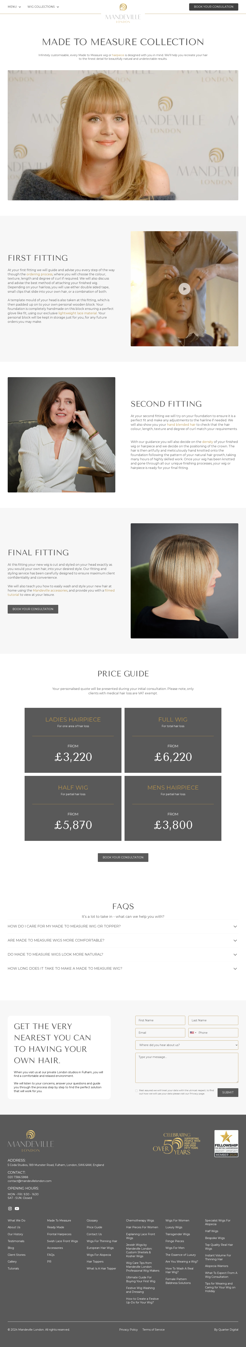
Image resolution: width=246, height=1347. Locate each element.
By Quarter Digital (226, 1329)
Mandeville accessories (50, 590)
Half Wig (73, 787)
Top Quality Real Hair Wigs (219, 1246)
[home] (123, 7)
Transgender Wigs (177, 1234)
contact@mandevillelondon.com (30, 1181)
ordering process (39, 274)
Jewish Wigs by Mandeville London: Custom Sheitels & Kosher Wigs (139, 1250)
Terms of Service (153, 1329)
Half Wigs (211, 1231)
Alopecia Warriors (216, 1266)
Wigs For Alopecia (99, 1255)
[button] (14, 6)
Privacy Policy (128, 1329)
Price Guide (94, 1227)
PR (49, 1261)
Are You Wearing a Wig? (181, 1261)
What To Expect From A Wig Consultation (221, 1275)
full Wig (173, 719)
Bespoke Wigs (215, 1238)
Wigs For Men (174, 1248)
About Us (14, 1227)
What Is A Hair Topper (101, 1268)
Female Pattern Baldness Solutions (178, 1281)
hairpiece (118, 55)
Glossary (92, 1220)
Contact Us (94, 1234)
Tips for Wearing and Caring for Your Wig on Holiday (220, 1287)
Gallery (12, 1261)
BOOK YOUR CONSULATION (214, 6)
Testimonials (16, 1241)
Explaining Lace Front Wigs (140, 1236)
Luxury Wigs (173, 1227)
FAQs (50, 1255)
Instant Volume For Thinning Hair (218, 1257)
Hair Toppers (95, 1261)
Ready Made (55, 1227)
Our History (15, 1234)
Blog (11, 1248)
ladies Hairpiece (73, 719)
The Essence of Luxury (180, 1255)
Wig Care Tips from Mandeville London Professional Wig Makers (142, 1266)
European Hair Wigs (100, 1248)
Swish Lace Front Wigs (62, 1241)
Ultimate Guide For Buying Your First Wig (140, 1279)
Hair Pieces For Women (142, 1227)
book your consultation (123, 857)
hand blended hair (181, 425)
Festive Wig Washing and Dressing (140, 1290)
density (207, 442)
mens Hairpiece (173, 787)
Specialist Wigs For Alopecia (217, 1222)
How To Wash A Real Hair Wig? (179, 1270)
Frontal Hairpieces (59, 1234)
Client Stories (16, 1255)
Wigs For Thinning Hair (102, 1241)
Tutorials (13, 1268)
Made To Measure (59, 1220)
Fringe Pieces (174, 1241)
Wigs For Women (177, 1220)
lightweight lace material (77, 313)
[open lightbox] (184, 288)
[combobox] (193, 1032)
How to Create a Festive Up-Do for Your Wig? (142, 1300)
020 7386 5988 (18, 1177)
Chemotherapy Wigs (140, 1220)
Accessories (55, 1248)
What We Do (16, 1220)
